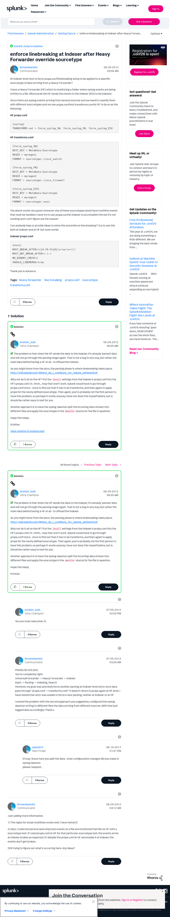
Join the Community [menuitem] (56, 5)
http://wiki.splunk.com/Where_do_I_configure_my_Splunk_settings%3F (54, 372)
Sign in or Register (132, 900)
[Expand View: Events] (107, 5)
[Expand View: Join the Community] (70, 5)
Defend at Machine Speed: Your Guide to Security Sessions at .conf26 (143, 264)
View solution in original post (27, 431)
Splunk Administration (41, 33)
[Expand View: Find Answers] (93, 5)
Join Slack (144, 133)
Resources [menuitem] (37, 11)
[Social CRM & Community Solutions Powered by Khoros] (154, 876)
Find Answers (16, 33)
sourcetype (90, 280)
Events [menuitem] (102, 5)
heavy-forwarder (30, 280)
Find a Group (144, 187)
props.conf (72, 280)
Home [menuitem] (34, 5)
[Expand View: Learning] (138, 5)
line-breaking (53, 280)
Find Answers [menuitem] (83, 5)
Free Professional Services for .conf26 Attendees (142, 223)
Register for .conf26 (144, 72)
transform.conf (20, 285)
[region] (49, 907)
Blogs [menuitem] (116, 5)
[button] (116, 46)
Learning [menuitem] (131, 5)
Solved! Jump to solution (28, 46)
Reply (109, 301)
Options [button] (154, 33)
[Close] (93, 901)
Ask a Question (144, 21)
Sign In (155, 8)
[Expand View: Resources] (45, 11)
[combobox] (65, 21)
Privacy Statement (15, 910)
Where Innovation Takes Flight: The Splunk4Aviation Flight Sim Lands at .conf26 (142, 312)
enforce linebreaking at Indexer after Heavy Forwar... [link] (110, 33)
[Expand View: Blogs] (121, 5)
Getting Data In (67, 33)
